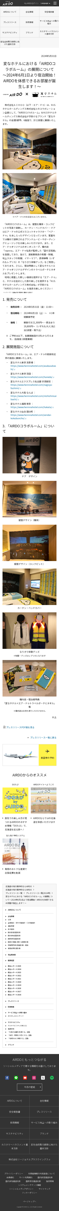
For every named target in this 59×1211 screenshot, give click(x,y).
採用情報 (29, 22)
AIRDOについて (9, 11)
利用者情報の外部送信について (41, 1173)
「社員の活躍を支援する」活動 (19, 1032)
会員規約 (10, 1177)
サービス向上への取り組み (49, 22)
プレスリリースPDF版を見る (20, 727)
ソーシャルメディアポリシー (21, 1188)
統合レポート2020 (14, 982)
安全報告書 (49, 11)
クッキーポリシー (29, 1192)
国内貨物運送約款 (14, 935)
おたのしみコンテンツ (16, 1016)
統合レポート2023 (14, 972)
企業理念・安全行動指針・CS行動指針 (21, 923)
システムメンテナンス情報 (29, 1185)
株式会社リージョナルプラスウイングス (28, 1159)
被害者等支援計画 (14, 948)
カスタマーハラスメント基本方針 (49, 32)
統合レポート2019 (14, 985)
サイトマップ (44, 1188)
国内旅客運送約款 (14, 932)
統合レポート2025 (14, 966)
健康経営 (11, 960)
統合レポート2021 (14, 979)
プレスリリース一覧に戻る (43, 737)
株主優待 (11, 929)
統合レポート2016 (14, 994)
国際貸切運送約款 (14, 938)
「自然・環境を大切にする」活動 (19, 1035)
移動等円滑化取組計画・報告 (18, 945)
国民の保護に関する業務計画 (18, 942)
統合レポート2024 (14, 969)
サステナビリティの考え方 (17, 1025)
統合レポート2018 (14, 988)
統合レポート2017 (14, 991)
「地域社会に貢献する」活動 (18, 1038)
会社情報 (29, 11)
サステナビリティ (9, 32)
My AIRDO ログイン (31, 3)
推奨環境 (50, 1181)
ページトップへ (29, 1201)
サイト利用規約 (25, 1177)
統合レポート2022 (14, 975)
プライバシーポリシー (13, 1173)
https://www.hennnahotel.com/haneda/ (31, 377)
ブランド (29, 32)
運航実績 (11, 926)
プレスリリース (9, 22)
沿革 (9, 919)
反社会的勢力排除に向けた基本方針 (9, 42)
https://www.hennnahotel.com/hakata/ (31, 407)
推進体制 (11, 1029)
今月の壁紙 (29, 1087)
